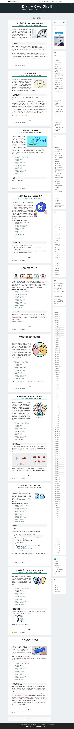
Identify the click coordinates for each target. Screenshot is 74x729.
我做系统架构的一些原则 (59, 82)
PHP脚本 (56, 257)
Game (54, 288)
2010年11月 (57, 503)
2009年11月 (57, 527)
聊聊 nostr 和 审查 (58, 62)
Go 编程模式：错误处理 (18, 159)
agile (54, 283)
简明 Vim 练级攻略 (58, 143)
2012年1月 (56, 475)
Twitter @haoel (59, 33)
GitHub (45, 726)
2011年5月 (56, 491)
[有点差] (13, 65)
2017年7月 (56, 378)
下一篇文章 (21, 238)
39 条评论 (32, 75)
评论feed (56, 589)
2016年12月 (57, 390)
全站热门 (55, 136)
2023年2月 (56, 314)
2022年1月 (56, 326)
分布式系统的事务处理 (59, 177)
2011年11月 (57, 479)
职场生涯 (56, 270)
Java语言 (56, 255)
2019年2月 (56, 364)
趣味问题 (56, 272)
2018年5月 (56, 368)
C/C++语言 (57, 249)
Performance (61, 293)
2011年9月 (56, 483)
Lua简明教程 (57, 187)
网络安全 (56, 268)
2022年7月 (56, 320)
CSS (61, 285)
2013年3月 (56, 447)
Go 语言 (56, 253)
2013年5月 (56, 443)
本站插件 (47, 1)
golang (58, 288)
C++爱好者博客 (57, 571)
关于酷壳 (56, 1)
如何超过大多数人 (58, 163)
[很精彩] (15, 65)
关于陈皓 (60, 1)
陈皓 (28, 25)
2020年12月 (57, 336)
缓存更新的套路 (57, 175)
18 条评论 (32, 398)
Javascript (56, 291)
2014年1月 (56, 429)
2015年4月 (56, 407)
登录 (55, 585)
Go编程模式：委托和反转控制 (20, 162)
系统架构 (56, 240)
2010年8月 (56, 509)
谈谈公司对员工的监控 (59, 78)
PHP (54, 295)
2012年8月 (56, 461)
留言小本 (52, 1)
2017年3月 (56, 384)
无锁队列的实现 (57, 183)
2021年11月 (57, 330)
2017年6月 (56, 380)
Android (62, 283)
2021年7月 (56, 334)
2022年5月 (56, 322)
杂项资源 (56, 234)
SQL (54, 299)
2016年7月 (56, 398)
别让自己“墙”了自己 (58, 185)
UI (56, 299)
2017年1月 (56, 388)
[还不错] (14, 65)
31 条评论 (32, 25)
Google (60, 288)
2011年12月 (57, 477)
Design (55, 286)
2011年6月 (56, 489)
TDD (55, 299)
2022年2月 (56, 324)
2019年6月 (56, 356)
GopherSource (41, 417)
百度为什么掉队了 (58, 114)
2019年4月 (56, 360)
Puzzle (58, 297)
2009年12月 (57, 525)
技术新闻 (56, 219)
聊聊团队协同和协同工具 (59, 68)
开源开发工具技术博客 (59, 569)
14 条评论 (32, 132)
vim (59, 299)
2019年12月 (57, 348)
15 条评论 (32, 572)
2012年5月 (56, 467)
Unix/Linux (57, 227)
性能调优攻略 (57, 189)
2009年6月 (56, 537)
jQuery (60, 291)
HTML (55, 290)
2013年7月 (56, 439)
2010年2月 (56, 521)
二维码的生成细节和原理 (59, 157)
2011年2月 (56, 497)
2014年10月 (57, 413)
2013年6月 (56, 441)
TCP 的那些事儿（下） (59, 179)
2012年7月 (56, 463)
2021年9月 (56, 332)
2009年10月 (57, 529)
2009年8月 (56, 533)
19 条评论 (32, 198)
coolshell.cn (33, 726)
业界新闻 (56, 216)
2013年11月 (57, 433)
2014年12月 (57, 409)
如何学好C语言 (57, 161)
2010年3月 (56, 519)
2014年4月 (56, 423)
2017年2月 (56, 386)
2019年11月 (57, 350)
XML (57, 301)
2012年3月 (56, 471)
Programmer (59, 295)
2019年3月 (56, 362)
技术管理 (56, 222)
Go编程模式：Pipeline (18, 168)
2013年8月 (56, 437)
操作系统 (56, 226)
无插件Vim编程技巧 (58, 206)
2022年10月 (57, 318)
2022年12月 (57, 316)
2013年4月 (56, 445)
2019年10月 (57, 352)
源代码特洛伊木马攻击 (59, 84)
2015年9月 (56, 403)
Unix (58, 299)
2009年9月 (56, 531)
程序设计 (56, 238)
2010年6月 (56, 513)
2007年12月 (57, 548)
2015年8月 (56, 405)
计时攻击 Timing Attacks (59, 120)
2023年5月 (56, 312)
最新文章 (55, 52)
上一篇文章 (16, 173)
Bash (54, 285)
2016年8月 (56, 396)
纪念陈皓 (59, 31)
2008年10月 (57, 546)
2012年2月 (56, 473)
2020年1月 (56, 346)
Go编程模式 (26, 156)
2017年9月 (56, 374)
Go (56, 288)
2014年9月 (56, 415)
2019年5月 (56, 358)
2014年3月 (56, 425)
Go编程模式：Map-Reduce (19, 164)
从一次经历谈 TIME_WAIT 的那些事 (30, 23)
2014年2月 (56, 427)
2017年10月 (57, 372)
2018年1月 (56, 370)
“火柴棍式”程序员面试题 (59, 142)
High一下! (72, 3)
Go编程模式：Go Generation (27, 152)
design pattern (58, 286)
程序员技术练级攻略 (58, 139)
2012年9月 (56, 459)
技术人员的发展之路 (58, 165)
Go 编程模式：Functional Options (20, 160)
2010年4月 (56, 517)
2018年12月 (57, 366)
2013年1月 (56, 451)
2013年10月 (57, 435)
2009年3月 (56, 544)
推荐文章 (43, 1)
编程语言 (56, 244)
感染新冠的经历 (57, 64)
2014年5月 (56, 421)
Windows (56, 229)
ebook (62, 286)
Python (56, 259)
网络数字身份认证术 (58, 80)
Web (61, 299)
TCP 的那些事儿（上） (59, 149)
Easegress (14, 101)
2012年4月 (56, 469)
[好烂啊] (12, 65)
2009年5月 (56, 540)
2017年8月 (56, 376)
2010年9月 (56, 507)
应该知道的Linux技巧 (58, 173)
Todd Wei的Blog (57, 567)
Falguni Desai (51, 724)
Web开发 (56, 265)
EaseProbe (25, 35)
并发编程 (56, 563)
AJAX (56, 283)
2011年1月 (56, 499)
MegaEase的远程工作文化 (59, 127)
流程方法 (56, 236)
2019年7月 (56, 354)
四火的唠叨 (57, 565)
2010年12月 (57, 501)
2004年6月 (56, 552)
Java (58, 290)
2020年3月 (56, 344)
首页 (40, 1)
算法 (56, 303)
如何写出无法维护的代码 (59, 194)
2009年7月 (56, 536)
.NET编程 (57, 245)
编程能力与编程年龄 (58, 155)
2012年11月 (57, 455)
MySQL (54, 293)
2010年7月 (56, 511)
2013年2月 (56, 449)
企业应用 (56, 218)
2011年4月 (56, 493)
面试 (57, 303)
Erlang (56, 251)
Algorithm (59, 283)
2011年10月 (57, 481)
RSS (64, 1)
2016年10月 (57, 392)
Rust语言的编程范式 (58, 122)
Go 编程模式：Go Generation (19, 165)
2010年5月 (56, 515)
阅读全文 (30, 63)
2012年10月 (57, 457)
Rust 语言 (57, 263)
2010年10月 (57, 505)
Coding (58, 285)
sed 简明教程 (57, 159)
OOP (56, 293)
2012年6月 (56, 465)
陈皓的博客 (57, 561)
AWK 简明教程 (57, 151)
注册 (55, 583)
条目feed (56, 587)
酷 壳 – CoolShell (14, 1)
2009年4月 (56, 542)
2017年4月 (56, 382)
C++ (56, 285)
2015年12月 (57, 400)
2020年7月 (56, 340)
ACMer (56, 573)
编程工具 (56, 242)
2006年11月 (57, 550)
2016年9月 (56, 394)
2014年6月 (56, 419)
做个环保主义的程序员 (59, 153)
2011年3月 (56, 495)
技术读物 (56, 224)
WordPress (35, 724)
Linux (62, 291)
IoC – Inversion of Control (20, 343)
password (58, 293)
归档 (55, 309)
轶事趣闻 (56, 274)
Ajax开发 (56, 247)
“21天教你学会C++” (58, 181)
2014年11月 (57, 411)
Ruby (56, 261)
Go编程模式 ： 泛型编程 (30, 130)
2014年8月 (56, 417)
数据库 (56, 232)
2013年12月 (57, 431)
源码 (45, 97)
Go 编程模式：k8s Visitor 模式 (20, 170)
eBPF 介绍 (56, 66)
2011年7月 (56, 487)
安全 (59, 301)
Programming (56, 296)
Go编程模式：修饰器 (18, 167)
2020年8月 (56, 338)
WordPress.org (57, 591)
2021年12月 (57, 328)
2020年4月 (56, 342)
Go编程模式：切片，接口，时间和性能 (21, 157)
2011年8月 (56, 485)
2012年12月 (57, 453)
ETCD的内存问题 (29, 73)
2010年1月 (56, 523)
